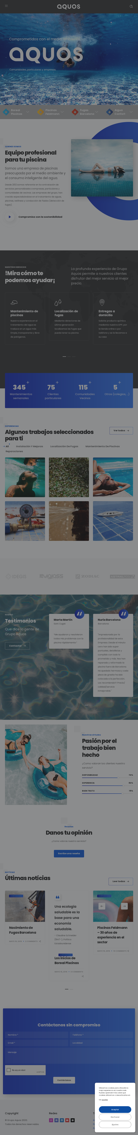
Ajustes (115, 1124)
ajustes (105, 1100)
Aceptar (115, 1109)
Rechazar (115, 1117)
